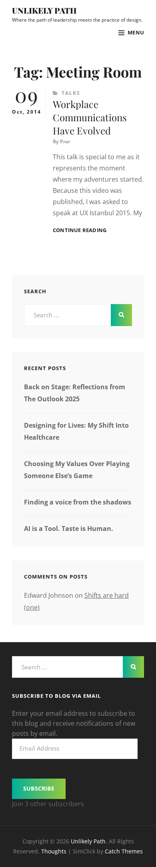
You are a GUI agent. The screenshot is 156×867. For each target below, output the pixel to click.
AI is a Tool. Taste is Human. (68, 528)
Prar (65, 141)
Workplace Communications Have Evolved (90, 117)
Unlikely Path (44, 10)
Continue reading (79, 230)
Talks (71, 93)
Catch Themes (124, 851)
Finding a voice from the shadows (77, 502)
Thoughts (53, 851)
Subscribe (38, 788)
